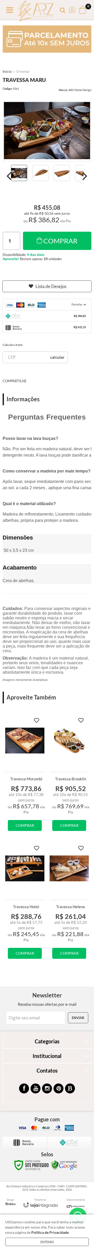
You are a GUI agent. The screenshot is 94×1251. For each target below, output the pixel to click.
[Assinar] (78, 1017)
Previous (9, 176)
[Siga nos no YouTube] (35, 1088)
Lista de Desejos (51, 286)
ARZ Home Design (79, 90)
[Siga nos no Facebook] (24, 1088)
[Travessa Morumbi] (24, 775)
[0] (83, 10)
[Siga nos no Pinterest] (58, 1088)
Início (7, 71)
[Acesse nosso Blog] (70, 1088)
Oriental (23, 71)
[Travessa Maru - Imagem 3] (62, 173)
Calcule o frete (12, 345)
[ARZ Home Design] (36, 10)
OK (57, 357)
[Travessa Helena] (69, 903)
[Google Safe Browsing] (64, 1164)
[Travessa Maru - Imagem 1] (19, 173)
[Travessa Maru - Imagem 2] (40, 173)
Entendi (47, 1242)
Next (84, 176)
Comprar (60, 241)
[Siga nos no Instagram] (47, 1088)
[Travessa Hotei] (24, 903)
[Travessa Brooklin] (69, 775)
